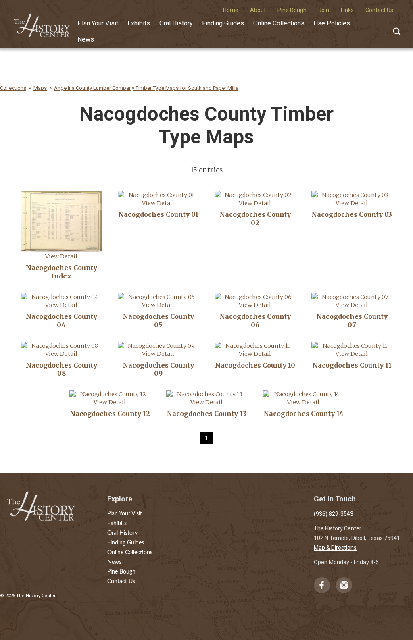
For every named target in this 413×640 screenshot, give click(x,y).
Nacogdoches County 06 (255, 320)
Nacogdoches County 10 (255, 365)
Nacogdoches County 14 (303, 413)
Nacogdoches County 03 (351, 214)
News (85, 39)
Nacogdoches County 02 (255, 218)
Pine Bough (121, 572)
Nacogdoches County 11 (352, 365)
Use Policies (332, 23)
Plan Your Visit (97, 23)
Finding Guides (223, 23)
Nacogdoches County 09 (158, 369)
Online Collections (279, 23)
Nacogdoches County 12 (110, 413)
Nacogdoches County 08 (61, 369)
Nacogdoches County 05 (158, 320)
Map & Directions (335, 547)
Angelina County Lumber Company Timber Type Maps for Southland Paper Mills (146, 88)
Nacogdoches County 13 (206, 413)
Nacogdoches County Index (61, 272)
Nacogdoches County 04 (61, 320)
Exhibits (138, 23)
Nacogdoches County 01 (158, 214)
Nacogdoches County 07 (352, 320)
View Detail (61, 256)
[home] (42, 22)
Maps (40, 88)
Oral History (176, 23)
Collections (13, 88)
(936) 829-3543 (333, 514)
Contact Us (121, 581)
